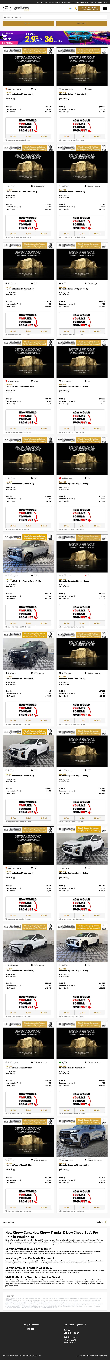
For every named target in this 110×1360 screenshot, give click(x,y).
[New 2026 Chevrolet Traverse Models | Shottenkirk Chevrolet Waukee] (55, 38)
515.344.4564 (89, 7)
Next (108, 37)
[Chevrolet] (7, 8)
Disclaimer (103, 34)
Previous (1, 37)
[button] (52, 553)
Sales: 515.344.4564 (42, 2)
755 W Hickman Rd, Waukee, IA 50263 (84, 2)
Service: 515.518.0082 (54, 2)
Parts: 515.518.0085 (67, 2)
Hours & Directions (89, 9)
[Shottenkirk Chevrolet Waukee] (22, 8)
